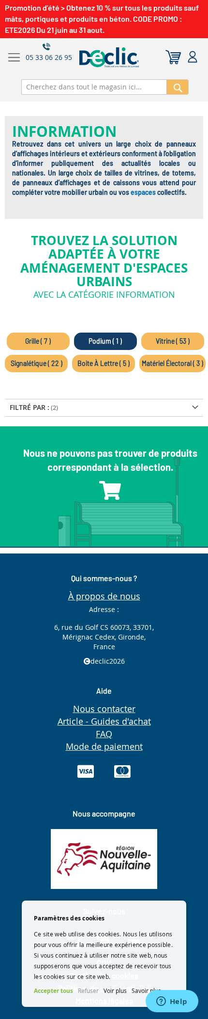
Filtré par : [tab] (29, 407)
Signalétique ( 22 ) (36, 363)
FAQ (104, 734)
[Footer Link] (104, 886)
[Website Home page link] (133, 57)
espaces (143, 192)
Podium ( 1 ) (105, 341)
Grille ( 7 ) (38, 341)
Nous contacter (104, 709)
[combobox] (94, 87)
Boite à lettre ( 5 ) (103, 363)
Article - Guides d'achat (104, 721)
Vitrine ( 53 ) (173, 341)
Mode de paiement (104, 746)
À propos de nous (104, 596)
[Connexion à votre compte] (192, 57)
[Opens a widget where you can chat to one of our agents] (171, 1002)
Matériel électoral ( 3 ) (172, 363)
